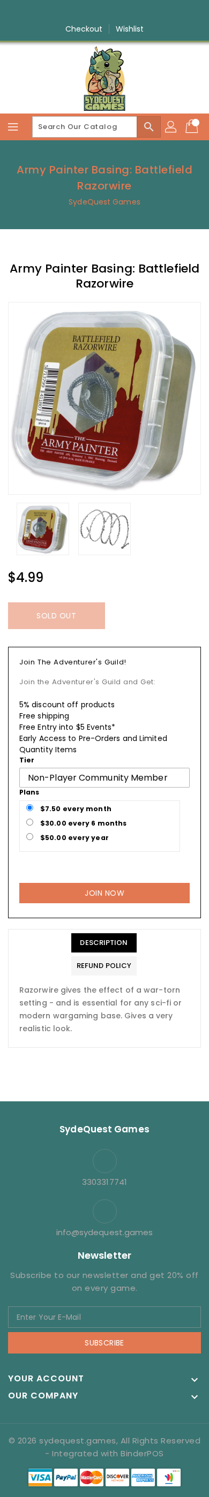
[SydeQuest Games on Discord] (135, 12)
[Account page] (171, 127)
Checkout (84, 29)
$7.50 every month (75, 808)
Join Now (104, 893)
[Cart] (193, 127)
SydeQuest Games (104, 201)
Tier (26, 760)
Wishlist (130, 29)
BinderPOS (142, 1453)
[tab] (104, 942)
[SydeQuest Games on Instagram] (94, 12)
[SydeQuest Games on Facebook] (74, 12)
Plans (29, 792)
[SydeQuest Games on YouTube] (115, 12)
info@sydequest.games (104, 1232)
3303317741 (104, 1182)
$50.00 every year (74, 837)
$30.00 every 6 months (82, 823)
